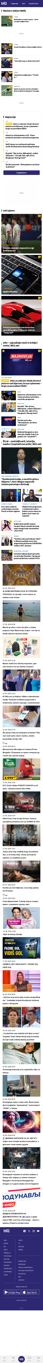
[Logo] (4, 3)
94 (10, 17)
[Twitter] (29, 1231)
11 (39, 216)
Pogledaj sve (21, 173)
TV (19, 1243)
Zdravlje (7, 1253)
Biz (5, 1246)
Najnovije (14, 4)
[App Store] (30, 1292)
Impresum (21, 1264)
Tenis (16, 17)
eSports (7, 1265)
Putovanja (8, 1256)
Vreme (20, 1250)
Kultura (7, 1259)
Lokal (6, 1275)
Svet (19, 392)
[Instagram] (34, 1231)
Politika (21, 403)
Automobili (8, 1272)
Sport (6, 1243)
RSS (19, 1277)
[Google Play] (12, 1292)
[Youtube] (38, 1231)
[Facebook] (24, 1231)
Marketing (22, 1261)
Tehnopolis (7, 288)
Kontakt (21, 1280)
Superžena (8, 1262)
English (17, 86)
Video (20, 1240)
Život (6, 1250)
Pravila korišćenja (25, 1267)
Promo (16, 536)
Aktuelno (17, 521)
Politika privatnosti (25, 1271)
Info (5, 1240)
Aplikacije (22, 1274)
